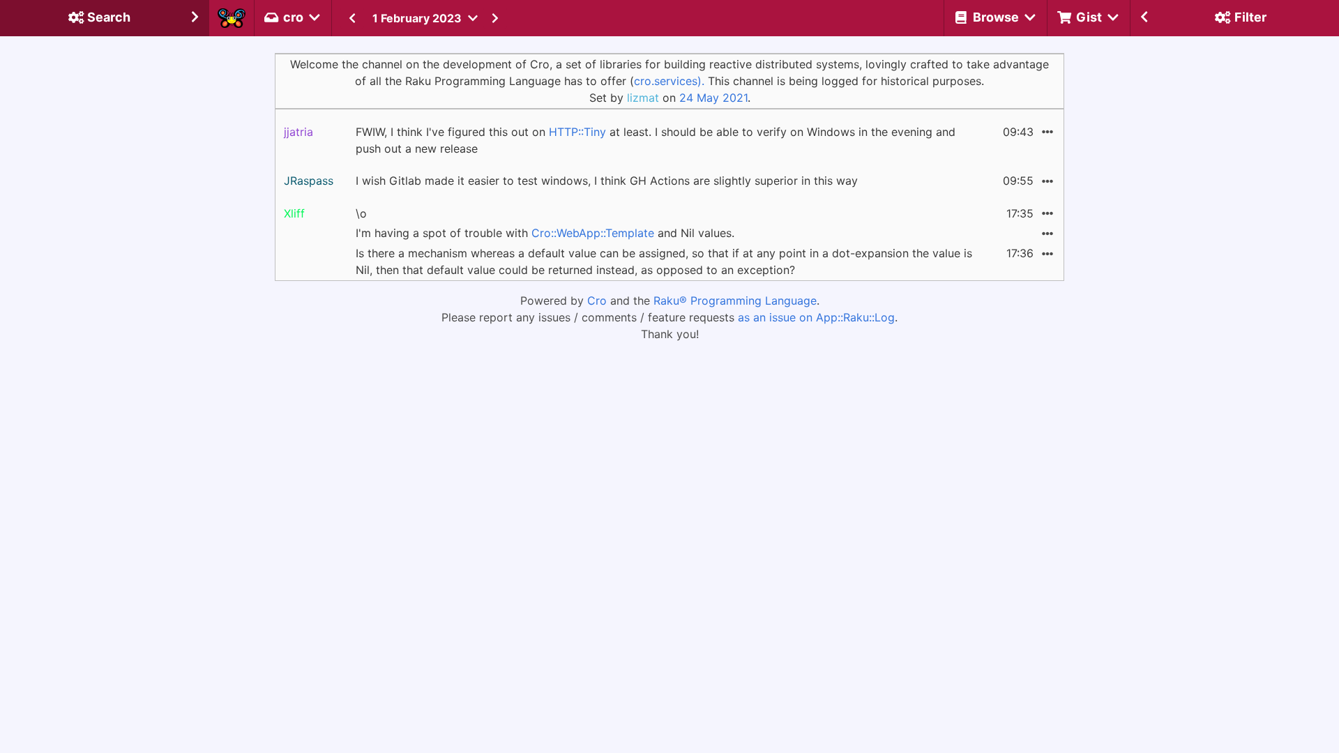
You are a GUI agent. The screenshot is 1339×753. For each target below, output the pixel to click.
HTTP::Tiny (577, 132)
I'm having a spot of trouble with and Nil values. (545, 233)
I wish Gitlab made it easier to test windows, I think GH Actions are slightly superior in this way (607, 181)
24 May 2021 (713, 98)
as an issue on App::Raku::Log (816, 317)
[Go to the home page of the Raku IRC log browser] (231, 18)
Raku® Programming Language (735, 300)
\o (361, 213)
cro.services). (669, 81)
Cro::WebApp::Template (592, 233)
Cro (597, 300)
